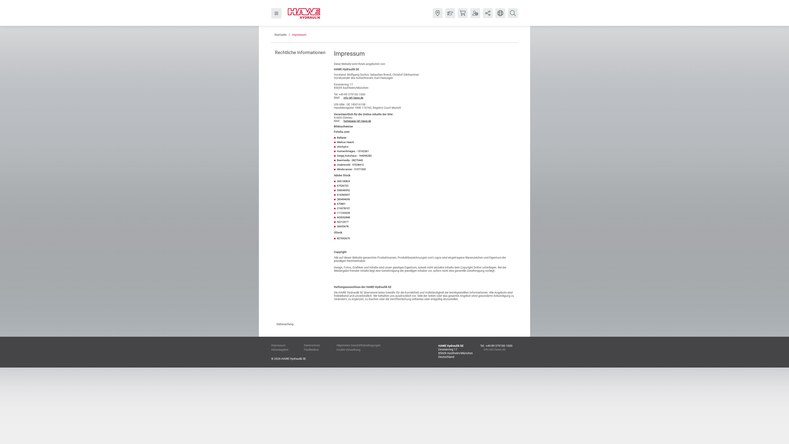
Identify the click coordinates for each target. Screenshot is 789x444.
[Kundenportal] (475, 16)
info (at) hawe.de (353, 97)
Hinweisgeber (279, 349)
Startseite (280, 34)
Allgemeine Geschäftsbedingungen (358, 345)
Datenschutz (312, 345)
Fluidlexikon (311, 349)
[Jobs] (450, 16)
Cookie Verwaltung (348, 349)
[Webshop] (463, 16)
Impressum (299, 34)
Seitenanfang (284, 324)
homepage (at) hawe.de (357, 121)
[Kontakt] (438, 16)
